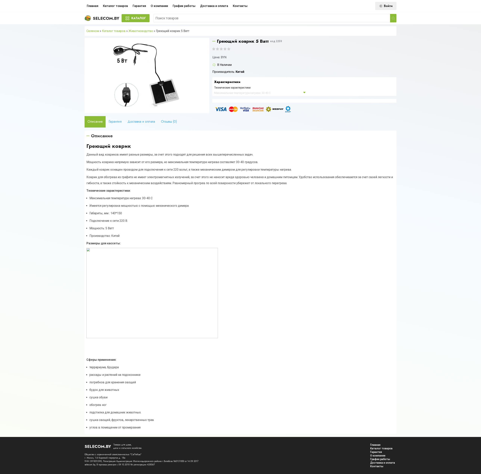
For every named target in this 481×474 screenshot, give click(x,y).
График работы (184, 6)
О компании (159, 6)
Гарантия (139, 6)
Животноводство (141, 31)
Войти (388, 6)
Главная (92, 6)
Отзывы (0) (169, 121)
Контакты (240, 6)
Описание (95, 121)
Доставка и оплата (214, 6)
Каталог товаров (115, 6)
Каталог (138, 18)
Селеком (92, 31)
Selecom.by (106, 18)
